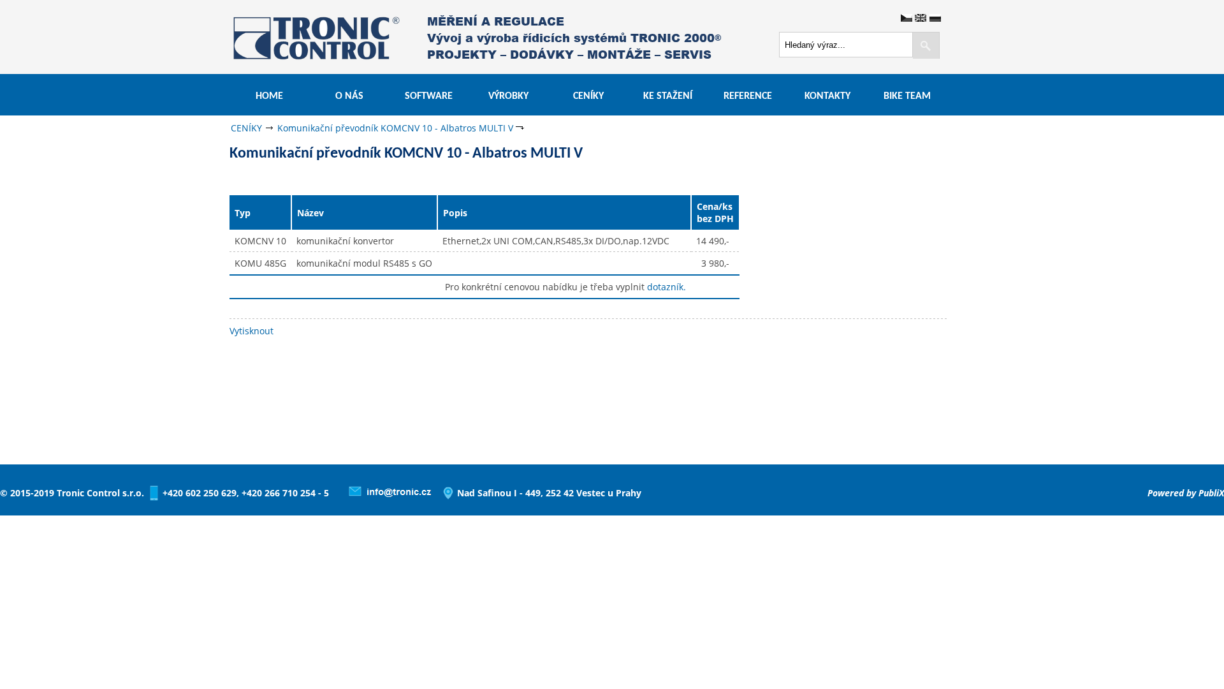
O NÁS (349, 96)
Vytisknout (251, 331)
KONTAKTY (827, 96)
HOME (269, 96)
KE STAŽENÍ (667, 96)
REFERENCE (748, 96)
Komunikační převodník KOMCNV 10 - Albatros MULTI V (395, 128)
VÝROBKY (508, 96)
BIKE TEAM (907, 96)
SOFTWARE (429, 96)
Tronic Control (280, 36)
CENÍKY (588, 96)
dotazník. (666, 287)
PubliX (1211, 493)
